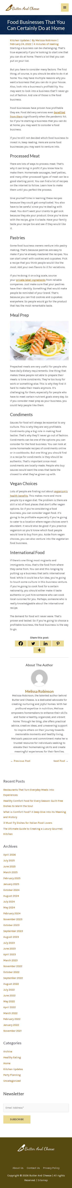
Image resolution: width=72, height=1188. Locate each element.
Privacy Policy (51, 1167)
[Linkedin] (45, 643)
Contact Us (33, 1167)
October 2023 (11, 925)
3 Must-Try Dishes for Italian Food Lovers (27, 822)
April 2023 (9, 954)
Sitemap (43, 1180)
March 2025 (10, 872)
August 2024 (11, 895)
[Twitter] (33, 643)
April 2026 (9, 854)
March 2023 (10, 960)
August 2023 (11, 936)
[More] (39, 650)
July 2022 (9, 989)
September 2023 (13, 931)
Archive (7, 1051)
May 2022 (9, 1001)
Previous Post (20, 761)
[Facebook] (21, 643)
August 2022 (11, 983)
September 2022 (13, 978)
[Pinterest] (58, 643)
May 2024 (9, 907)
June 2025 (9, 866)
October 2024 (11, 890)
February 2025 (11, 878)
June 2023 (9, 948)
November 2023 (12, 919)
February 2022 (11, 1019)
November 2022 (12, 966)
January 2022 (11, 1024)
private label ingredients (31, 279)
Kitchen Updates (13, 1069)
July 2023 (9, 942)
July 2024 (9, 901)
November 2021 (12, 1030)
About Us (18, 1167)
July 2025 (9, 860)
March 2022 (10, 1013)
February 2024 (11, 913)
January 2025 (11, 884)
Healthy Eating (12, 1057)
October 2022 (11, 972)
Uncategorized (12, 1080)
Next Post (60, 761)
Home (6, 1063)
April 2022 (9, 1007)
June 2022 (9, 995)
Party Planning (12, 1074)
